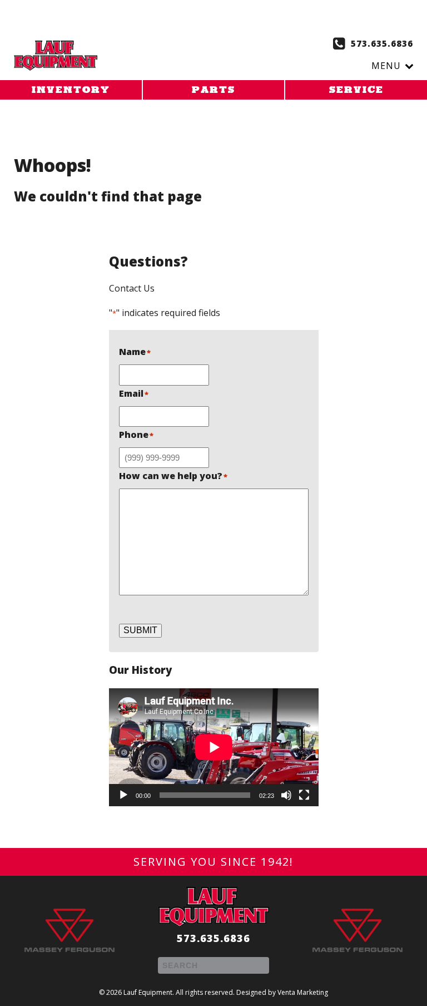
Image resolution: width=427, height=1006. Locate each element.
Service (356, 91)
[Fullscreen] (304, 795)
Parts (213, 91)
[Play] (123, 795)
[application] (214, 747)
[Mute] (286, 795)
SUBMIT (140, 630)
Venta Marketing (302, 992)
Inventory (71, 91)
